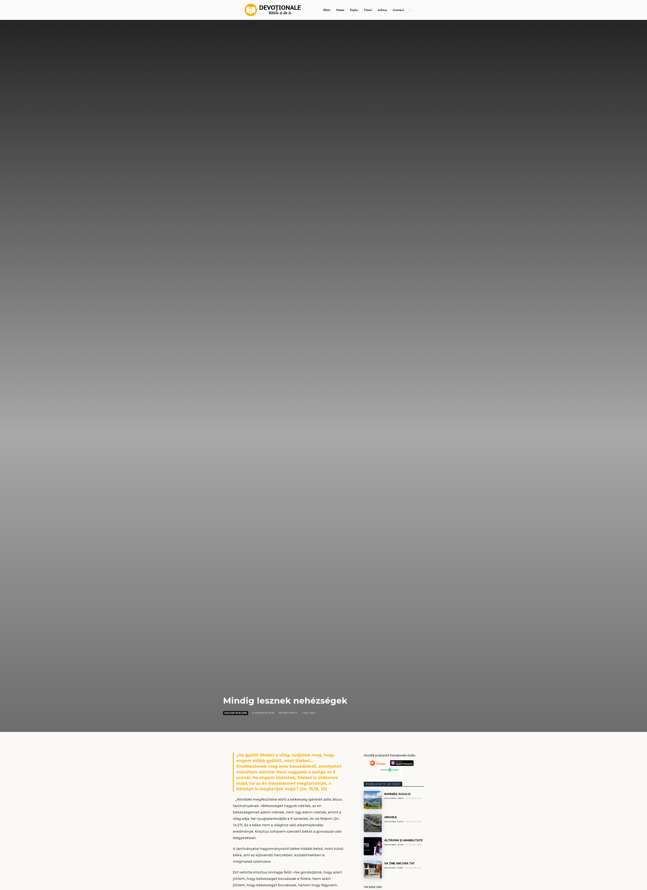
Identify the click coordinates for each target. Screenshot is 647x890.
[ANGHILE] (373, 823)
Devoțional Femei (394, 868)
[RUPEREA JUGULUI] (373, 800)
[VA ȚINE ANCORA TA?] (373, 869)
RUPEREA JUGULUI (397, 794)
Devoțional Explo (394, 822)
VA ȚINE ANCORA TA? (399, 863)
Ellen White (290, 712)
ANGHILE (390, 817)
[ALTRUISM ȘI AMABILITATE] (373, 846)
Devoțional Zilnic (394, 845)
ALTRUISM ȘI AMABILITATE (403, 840)
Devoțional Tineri (394, 798)
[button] (410, 10)
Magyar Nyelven (235, 713)
